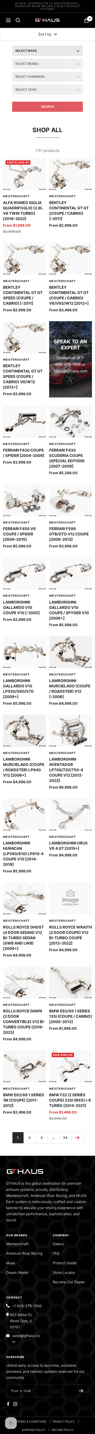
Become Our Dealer (69, 1282)
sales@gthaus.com (70, 370)
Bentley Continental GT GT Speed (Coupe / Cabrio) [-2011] (23, 295)
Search (47, 107)
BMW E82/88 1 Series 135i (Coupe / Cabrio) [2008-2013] (70, 1016)
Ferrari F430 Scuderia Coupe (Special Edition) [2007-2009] (67, 458)
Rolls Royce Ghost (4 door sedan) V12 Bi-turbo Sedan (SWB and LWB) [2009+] (23, 938)
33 (65, 1137)
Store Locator (64, 1272)
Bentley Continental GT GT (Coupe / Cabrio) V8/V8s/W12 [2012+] (69, 295)
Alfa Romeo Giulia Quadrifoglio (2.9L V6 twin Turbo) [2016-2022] (23, 210)
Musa (10, 1263)
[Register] (81, 1391)
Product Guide (65, 1263)
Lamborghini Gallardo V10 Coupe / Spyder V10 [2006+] (69, 610)
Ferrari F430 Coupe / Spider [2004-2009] (23, 453)
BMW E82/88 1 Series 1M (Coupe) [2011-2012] (23, 1100)
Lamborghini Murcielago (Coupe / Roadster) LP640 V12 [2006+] (23, 767)
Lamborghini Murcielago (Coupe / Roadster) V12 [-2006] (69, 688)
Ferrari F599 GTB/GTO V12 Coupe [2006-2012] (69, 534)
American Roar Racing (24, 1253)
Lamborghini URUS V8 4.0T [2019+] (68, 846)
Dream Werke (17, 1272)
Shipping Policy (33, 1430)
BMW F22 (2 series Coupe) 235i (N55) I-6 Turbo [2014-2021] (70, 1100)
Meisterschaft (16, 196)
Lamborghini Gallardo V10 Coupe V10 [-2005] (21, 607)
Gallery (58, 1244)
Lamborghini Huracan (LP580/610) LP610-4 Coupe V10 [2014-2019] (23, 854)
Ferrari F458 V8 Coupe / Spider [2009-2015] (19, 534)
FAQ (56, 1253)
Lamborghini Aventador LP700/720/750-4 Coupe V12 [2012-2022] (66, 770)
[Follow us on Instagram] (15, 1404)
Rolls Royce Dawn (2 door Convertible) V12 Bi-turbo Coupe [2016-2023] (24, 1022)
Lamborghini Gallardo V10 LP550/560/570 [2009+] (18, 688)
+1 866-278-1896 (27, 1306)
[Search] (18, 20)
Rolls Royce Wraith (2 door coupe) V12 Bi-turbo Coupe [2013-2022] (70, 935)
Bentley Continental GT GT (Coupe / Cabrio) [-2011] (69, 210)
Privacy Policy (64, 1421)
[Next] (77, 1138)
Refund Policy (62, 1430)
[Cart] (86, 20)
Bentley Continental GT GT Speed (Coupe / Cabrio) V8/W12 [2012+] (23, 376)
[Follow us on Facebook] (8, 1404)
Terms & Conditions (31, 1421)
